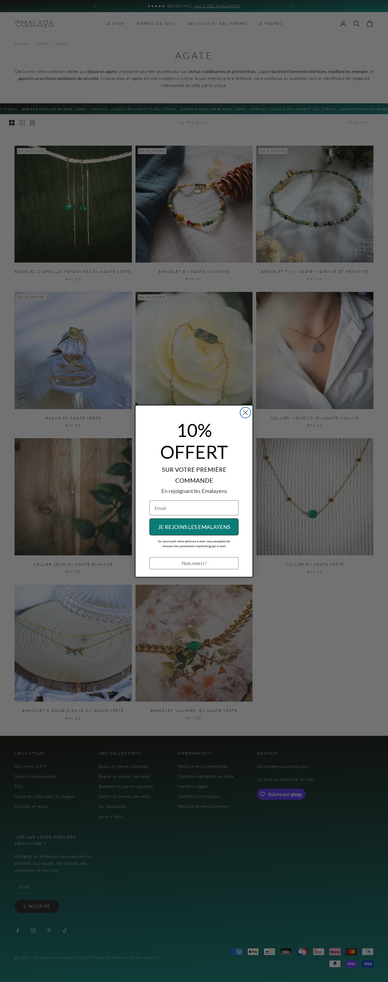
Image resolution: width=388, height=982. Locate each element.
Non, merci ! (194, 563)
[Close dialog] (245, 412)
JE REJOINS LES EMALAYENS (194, 527)
